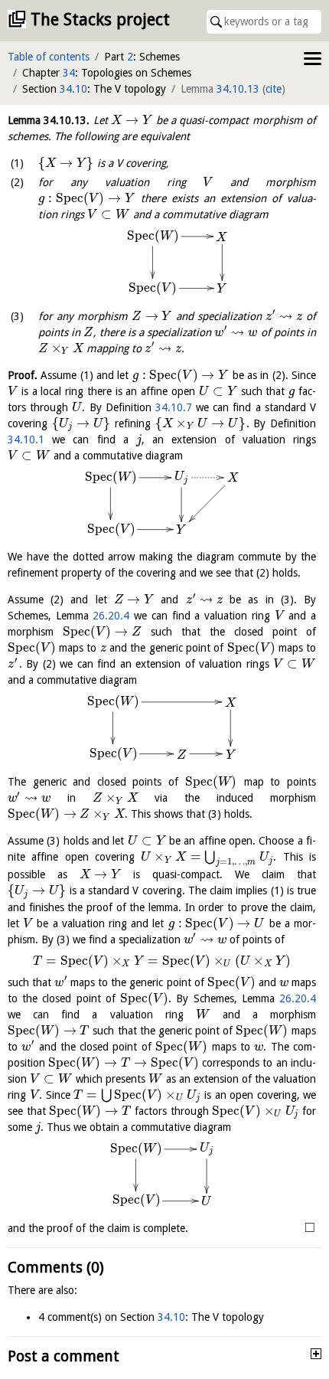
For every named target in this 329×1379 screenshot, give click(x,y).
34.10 (73, 89)
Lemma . (49, 120)
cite (273, 89)
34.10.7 (173, 407)
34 (69, 73)
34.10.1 (26, 439)
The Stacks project (100, 19)
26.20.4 (111, 615)
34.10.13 (238, 89)
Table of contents (49, 57)
